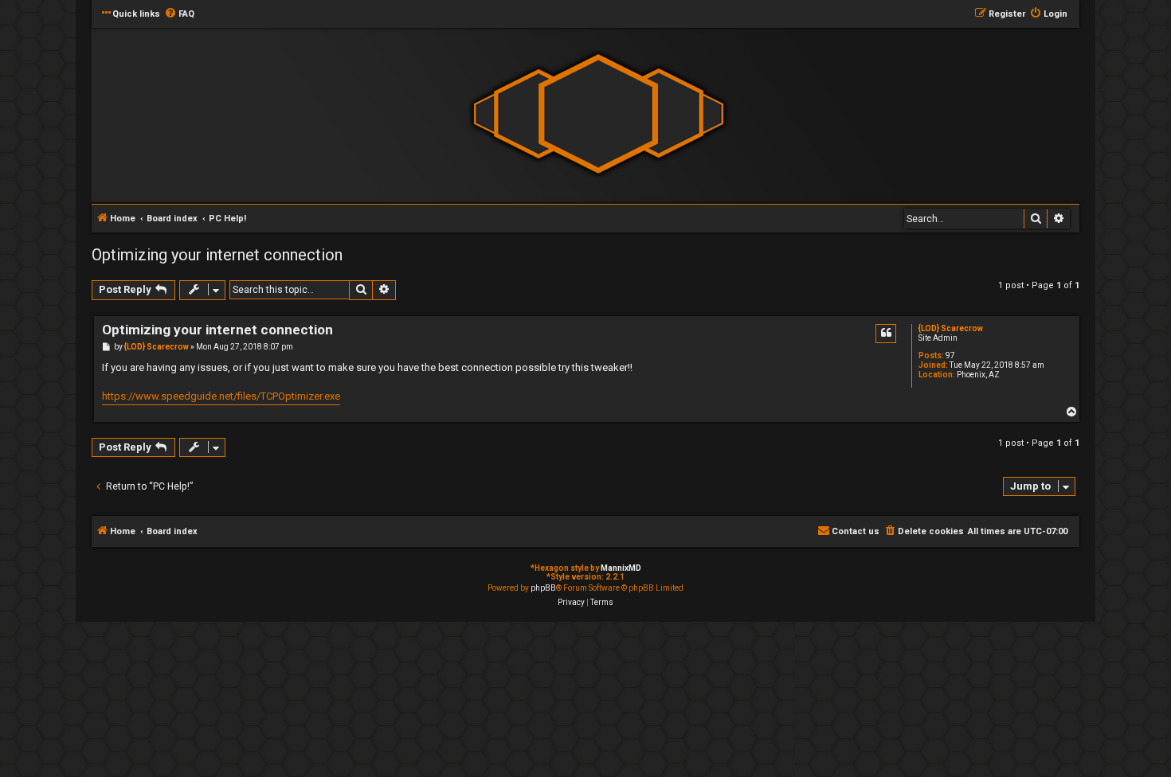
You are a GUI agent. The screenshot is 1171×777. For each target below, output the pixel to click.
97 (950, 355)
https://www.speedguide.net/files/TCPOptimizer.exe (221, 396)
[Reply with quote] (885, 333)
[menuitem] (179, 14)
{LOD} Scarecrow (950, 328)
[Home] (598, 114)
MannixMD (621, 568)
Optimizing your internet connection (217, 254)
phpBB (543, 588)
